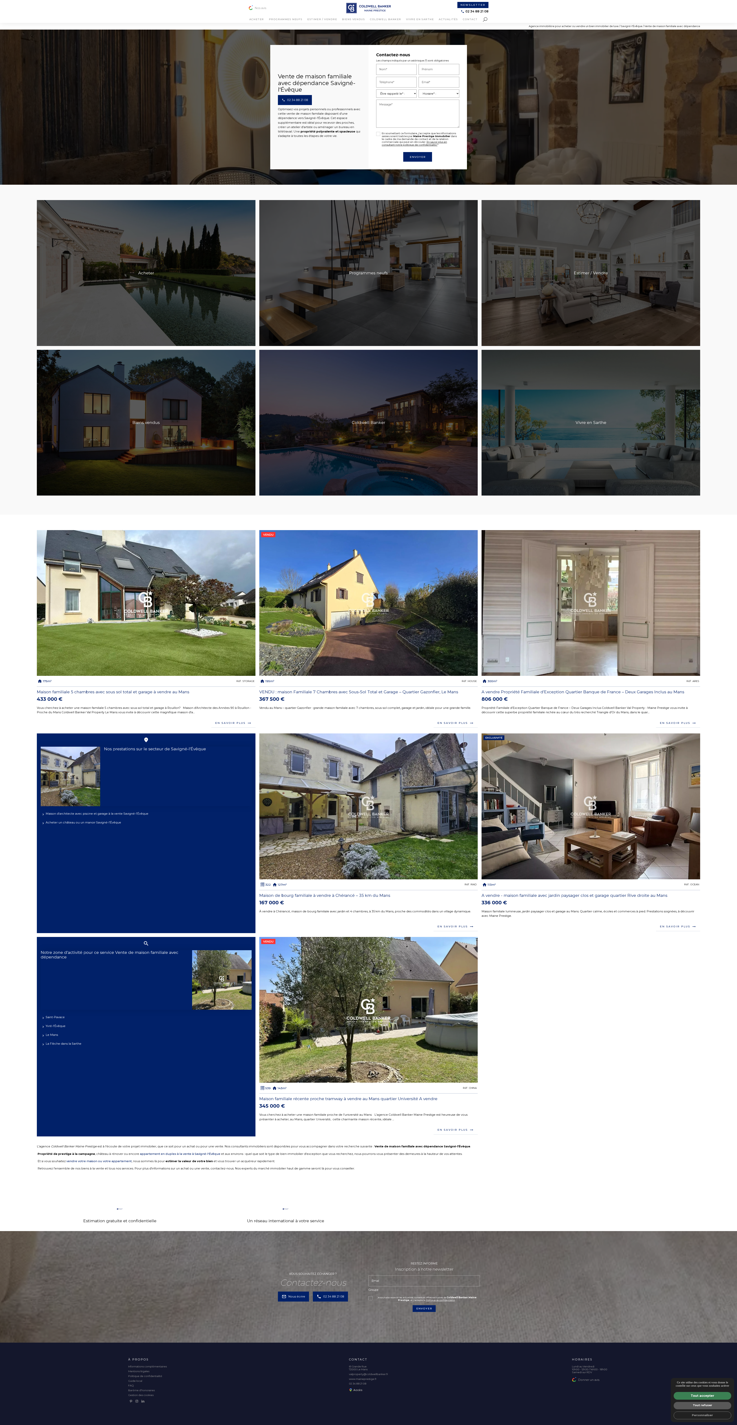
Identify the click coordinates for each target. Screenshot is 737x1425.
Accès (357, 1390)
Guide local (135, 1380)
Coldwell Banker (385, 19)
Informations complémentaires (147, 1366)
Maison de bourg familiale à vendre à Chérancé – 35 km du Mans (324, 895)
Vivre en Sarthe (420, 19)
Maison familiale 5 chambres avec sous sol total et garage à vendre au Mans (113, 691)
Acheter (256, 19)
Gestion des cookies (141, 1395)
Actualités (448, 19)
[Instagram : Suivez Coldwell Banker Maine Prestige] (137, 1401)
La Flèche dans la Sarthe (63, 1043)
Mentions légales (138, 1371)
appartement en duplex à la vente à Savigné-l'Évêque (180, 1154)
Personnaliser (702, 1415)
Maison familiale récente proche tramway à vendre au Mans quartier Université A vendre (348, 1098)
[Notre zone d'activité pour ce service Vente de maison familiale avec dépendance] (222, 980)
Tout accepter (702, 1396)
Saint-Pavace (55, 1017)
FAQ (131, 1385)
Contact (470, 19)
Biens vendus (353, 19)
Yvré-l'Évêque (55, 1026)
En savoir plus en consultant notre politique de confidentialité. (414, 143)
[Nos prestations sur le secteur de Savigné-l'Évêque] (70, 776)
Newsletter (472, 4)
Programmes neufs (285, 19)
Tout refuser (702, 1405)
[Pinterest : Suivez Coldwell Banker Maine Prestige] (131, 1401)
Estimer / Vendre (322, 19)
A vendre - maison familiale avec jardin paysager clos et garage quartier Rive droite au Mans (574, 895)
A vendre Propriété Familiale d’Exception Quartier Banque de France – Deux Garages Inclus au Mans (583, 691)
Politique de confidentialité (440, 1300)
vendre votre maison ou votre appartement (99, 1161)
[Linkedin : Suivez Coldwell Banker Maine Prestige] (142, 1401)
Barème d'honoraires (141, 1390)
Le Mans (52, 1035)
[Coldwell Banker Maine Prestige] (368, 8)
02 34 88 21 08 (476, 11)
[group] (146, 603)
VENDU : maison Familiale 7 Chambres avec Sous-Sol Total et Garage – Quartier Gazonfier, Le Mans (358, 691)
